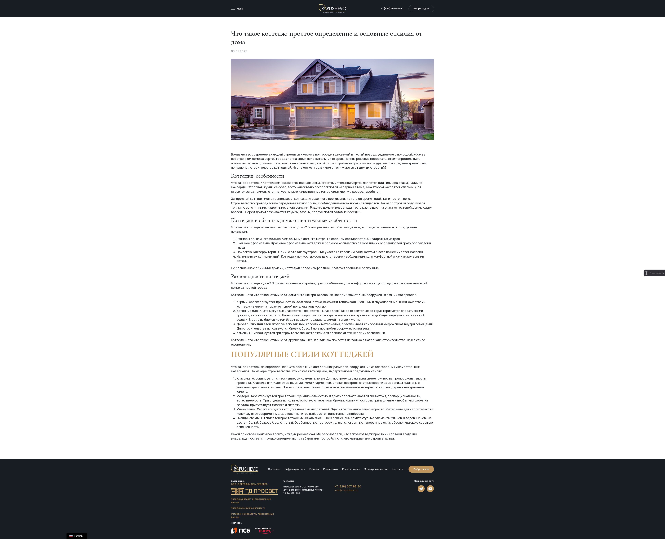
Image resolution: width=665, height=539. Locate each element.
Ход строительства (376, 469)
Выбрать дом (421, 469)
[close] (663, 273)
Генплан (314, 469)
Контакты (397, 469)
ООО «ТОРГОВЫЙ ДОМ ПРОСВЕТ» (250, 484)
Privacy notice (655, 273)
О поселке (274, 469)
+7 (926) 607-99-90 (391, 8)
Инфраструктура (295, 469)
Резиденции (330, 469)
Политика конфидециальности (248, 507)
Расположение (351, 469)
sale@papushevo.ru (346, 490)
